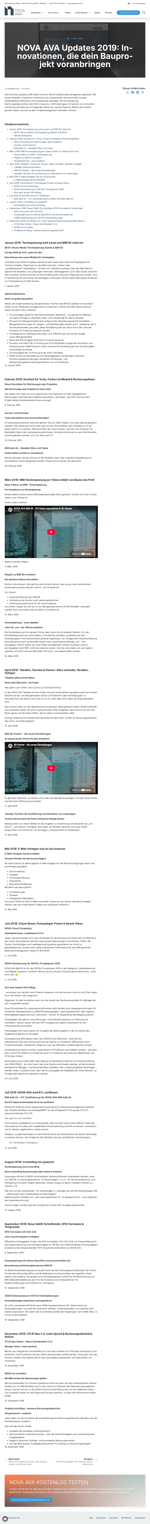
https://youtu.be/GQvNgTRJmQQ (44, 687)
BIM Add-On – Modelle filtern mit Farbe (33, 148)
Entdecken (36, 12)
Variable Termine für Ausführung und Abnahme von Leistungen (46, 173)
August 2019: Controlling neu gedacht (28, 202)
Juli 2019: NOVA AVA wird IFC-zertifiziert (29, 195)
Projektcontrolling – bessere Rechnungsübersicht (39, 230)
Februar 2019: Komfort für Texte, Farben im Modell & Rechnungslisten (44, 139)
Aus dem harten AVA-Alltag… (28, 192)
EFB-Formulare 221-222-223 (28, 211)
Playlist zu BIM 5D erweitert (28, 157)
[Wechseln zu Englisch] (129, 3)
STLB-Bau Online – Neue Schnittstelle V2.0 (35, 224)
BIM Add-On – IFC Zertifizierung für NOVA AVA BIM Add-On (43, 199)
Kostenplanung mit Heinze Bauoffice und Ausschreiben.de (43, 214)
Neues (97, 12)
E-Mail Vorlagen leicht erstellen (29, 180)
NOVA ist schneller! (23, 227)
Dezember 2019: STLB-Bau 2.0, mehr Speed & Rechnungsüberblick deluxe (47, 221)
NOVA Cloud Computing (26, 186)
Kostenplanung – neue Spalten (29, 161)
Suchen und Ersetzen (25, 145)
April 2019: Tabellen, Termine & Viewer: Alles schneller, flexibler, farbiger (45, 164)
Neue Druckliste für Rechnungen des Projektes (38, 142)
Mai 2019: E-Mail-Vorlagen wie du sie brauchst (32, 176)
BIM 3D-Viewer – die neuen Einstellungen (35, 170)
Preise (67, 12)
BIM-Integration (42, 104)
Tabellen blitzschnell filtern (27, 167)
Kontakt (108, 12)
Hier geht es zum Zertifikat (18, 1118)
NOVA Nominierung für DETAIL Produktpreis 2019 (39, 189)
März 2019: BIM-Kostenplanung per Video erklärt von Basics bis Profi (44, 151)
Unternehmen (81, 12)
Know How (53, 12)
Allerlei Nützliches (23, 135)
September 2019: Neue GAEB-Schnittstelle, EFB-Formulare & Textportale (45, 208)
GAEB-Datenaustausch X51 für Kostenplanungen (38, 218)
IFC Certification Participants (23, 1142)
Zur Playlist (10, 592)
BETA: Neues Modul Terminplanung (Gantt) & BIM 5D (40, 132)
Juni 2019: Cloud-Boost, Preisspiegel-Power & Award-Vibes (39, 183)
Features (25, 89)
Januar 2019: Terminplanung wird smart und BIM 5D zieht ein (40, 129)
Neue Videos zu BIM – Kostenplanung (33, 154)
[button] (127, 92)
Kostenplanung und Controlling (29, 205)
